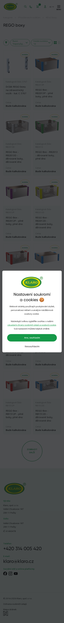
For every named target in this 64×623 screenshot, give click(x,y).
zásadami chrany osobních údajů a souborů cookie (31, 325)
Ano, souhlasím (32, 337)
